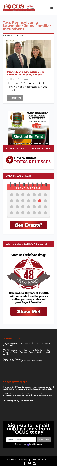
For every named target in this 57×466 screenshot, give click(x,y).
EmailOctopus (35, 444)
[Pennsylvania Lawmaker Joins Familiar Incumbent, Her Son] (28, 54)
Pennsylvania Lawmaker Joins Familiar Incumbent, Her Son (26, 73)
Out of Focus (23, 79)
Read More (15, 98)
